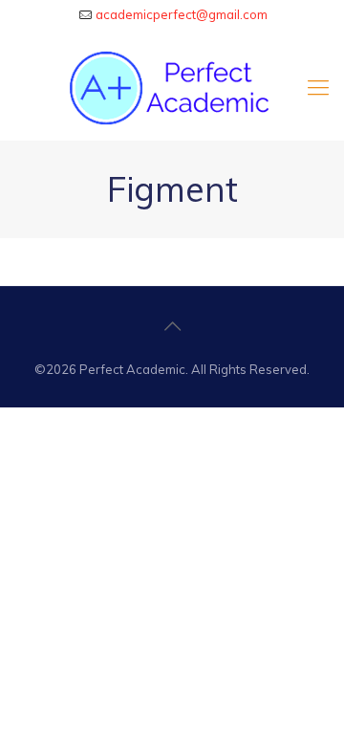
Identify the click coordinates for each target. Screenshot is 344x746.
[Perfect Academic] (172, 87)
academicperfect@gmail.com (182, 14)
